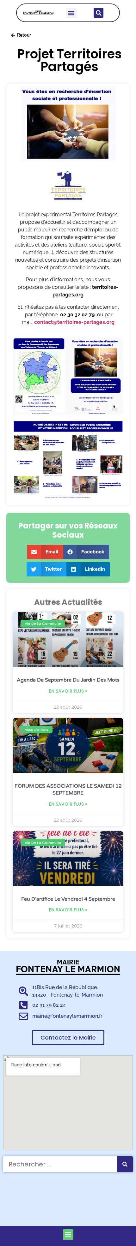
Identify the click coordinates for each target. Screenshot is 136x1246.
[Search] (125, 1164)
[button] (71, 13)
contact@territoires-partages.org (74, 322)
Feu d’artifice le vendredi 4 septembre (68, 899)
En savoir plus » (68, 691)
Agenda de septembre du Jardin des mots (68, 680)
